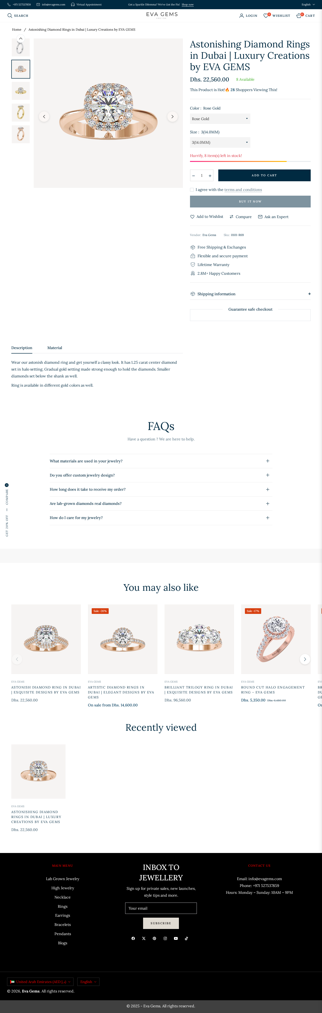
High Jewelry (62, 888)
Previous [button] (44, 116)
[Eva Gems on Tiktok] (188, 938)
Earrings (62, 915)
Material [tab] (54, 348)
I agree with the (229, 189)
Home (16, 29)
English (306, 4)
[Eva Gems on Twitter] (145, 938)
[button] (19, 15)
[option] (108, 113)
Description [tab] (21, 348)
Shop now (188, 4)
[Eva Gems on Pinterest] (156, 938)
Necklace (62, 897)
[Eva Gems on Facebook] (134, 938)
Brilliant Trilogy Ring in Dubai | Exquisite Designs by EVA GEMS (199, 689)
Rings (62, 906)
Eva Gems (17, 681)
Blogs (62, 943)
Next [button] (172, 116)
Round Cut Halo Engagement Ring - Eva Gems (273, 689)
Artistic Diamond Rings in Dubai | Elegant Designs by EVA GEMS (121, 692)
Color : (205, 108)
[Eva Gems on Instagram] (166, 938)
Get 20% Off (6, 526)
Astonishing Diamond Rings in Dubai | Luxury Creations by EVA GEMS (36, 817)
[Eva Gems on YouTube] (177, 938)
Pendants (62, 933)
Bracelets (62, 924)
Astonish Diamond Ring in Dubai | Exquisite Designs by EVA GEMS (46, 689)
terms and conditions (243, 189)
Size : (204, 132)
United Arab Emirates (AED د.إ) (41, 981)
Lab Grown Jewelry (62, 878)
